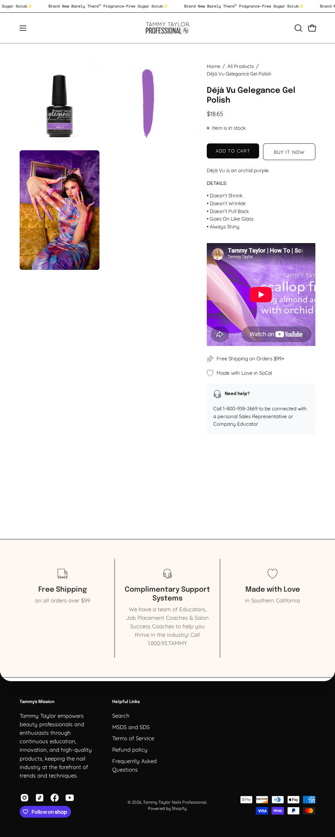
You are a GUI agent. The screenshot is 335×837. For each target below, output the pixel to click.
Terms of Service (133, 737)
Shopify (179, 808)
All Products (240, 66)
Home (213, 66)
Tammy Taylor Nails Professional (174, 801)
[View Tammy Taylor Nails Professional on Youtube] (70, 798)
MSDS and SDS (131, 726)
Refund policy (130, 749)
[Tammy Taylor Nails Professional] (167, 28)
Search (121, 715)
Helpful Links (126, 702)
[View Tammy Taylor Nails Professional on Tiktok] (39, 798)
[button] (297, 28)
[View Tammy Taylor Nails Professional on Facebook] (55, 798)
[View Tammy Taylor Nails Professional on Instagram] (24, 798)
